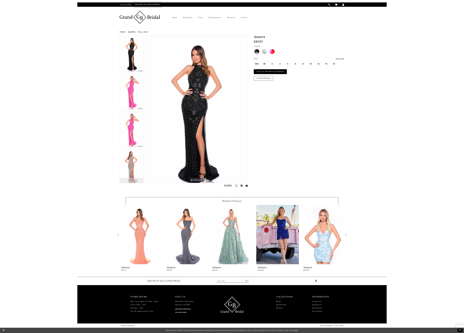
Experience (317, 305)
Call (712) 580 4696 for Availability (270, 71)
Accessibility (317, 311)
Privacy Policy (338, 325)
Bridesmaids (281, 305)
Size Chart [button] (340, 58)
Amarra (132, 32)
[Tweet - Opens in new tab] (236, 185)
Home (122, 32)
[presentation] (141, 234)
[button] (343, 4)
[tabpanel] (132, 55)
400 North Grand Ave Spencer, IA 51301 (184, 303)
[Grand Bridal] (140, 17)
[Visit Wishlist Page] (336, 4)
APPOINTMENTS (183, 309)
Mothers (279, 308)
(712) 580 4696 (180, 312)
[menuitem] (125, 4)
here (296, 330)
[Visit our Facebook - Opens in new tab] (316, 281)
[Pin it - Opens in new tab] (242, 185)
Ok (460, 330)
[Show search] (329, 4)
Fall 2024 (143, 32)
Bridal (278, 301)
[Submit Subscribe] (246, 281)
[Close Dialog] (3, 330)
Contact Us (316, 301)
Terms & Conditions (326, 325)
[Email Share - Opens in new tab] (247, 186)
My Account (317, 308)
